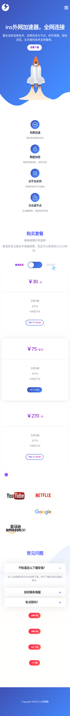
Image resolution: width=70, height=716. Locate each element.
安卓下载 (34, 615)
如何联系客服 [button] (32, 592)
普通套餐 (19, 264)
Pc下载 (34, 663)
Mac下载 (34, 647)
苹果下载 (34, 631)
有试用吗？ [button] (32, 602)
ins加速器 (43, 701)
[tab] (35, 567)
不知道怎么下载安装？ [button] (32, 568)
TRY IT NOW (34, 390)
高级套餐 (50, 264)
